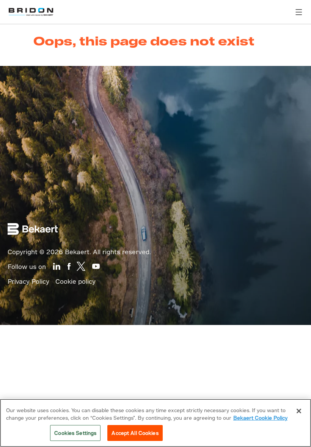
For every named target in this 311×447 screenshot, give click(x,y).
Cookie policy (75, 281)
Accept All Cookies (135, 433)
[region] (155, 423)
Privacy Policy (28, 281)
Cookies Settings (75, 433)
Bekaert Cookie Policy (260, 417)
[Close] (299, 411)
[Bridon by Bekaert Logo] (31, 12)
